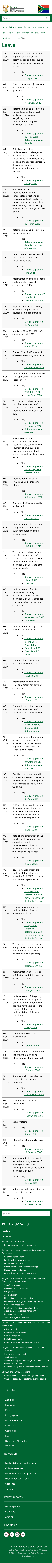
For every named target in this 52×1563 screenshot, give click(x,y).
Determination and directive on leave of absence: (33, 245)
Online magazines (14, 1468)
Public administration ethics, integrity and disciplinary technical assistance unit (22, 1309)
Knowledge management (15, 1332)
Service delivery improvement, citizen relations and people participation (26, 1361)
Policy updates (15, 27)
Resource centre (13, 1420)
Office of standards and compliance (20, 1273)
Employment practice (13, 1263)
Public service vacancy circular (21, 1473)
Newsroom (10, 1425)
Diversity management (14, 1257)
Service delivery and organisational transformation (26, 1366)
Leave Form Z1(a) (33, 395)
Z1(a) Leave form (33, 620)
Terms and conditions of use (33, 1546)
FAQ (7, 1436)
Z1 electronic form (33, 300)
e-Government (10, 1329)
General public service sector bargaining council (25, 1379)
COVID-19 (7, 1236)
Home (4, 27)
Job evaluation (10, 1295)
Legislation (10, 1405)
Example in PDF (32, 648)
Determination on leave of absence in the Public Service (34, 897)
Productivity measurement (15, 1305)
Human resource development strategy (21, 1266)
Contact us (10, 1430)
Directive (28, 583)
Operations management (15, 1354)
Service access (10, 1357)
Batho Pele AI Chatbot (16, 1441)
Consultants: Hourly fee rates (16, 1288)
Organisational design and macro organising (23, 1301)
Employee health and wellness (17, 1260)
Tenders (9, 1489)
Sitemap (13, 1546)
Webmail (9, 1445)
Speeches (10, 1483)
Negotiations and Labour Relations (19, 1298)
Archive (6, 1231)
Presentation (30, 645)
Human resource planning (15, 1270)
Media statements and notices (20, 1463)
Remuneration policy (13, 1314)
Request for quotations (17, 1478)
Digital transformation (13, 1339)
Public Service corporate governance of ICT (23, 1342)
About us (9, 1399)
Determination (31, 472)
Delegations (9, 1291)
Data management (12, 1336)
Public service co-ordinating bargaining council (24, 1375)
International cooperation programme (20, 1245)
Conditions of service (11, 38)
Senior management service (16, 1317)
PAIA (7, 1410)
